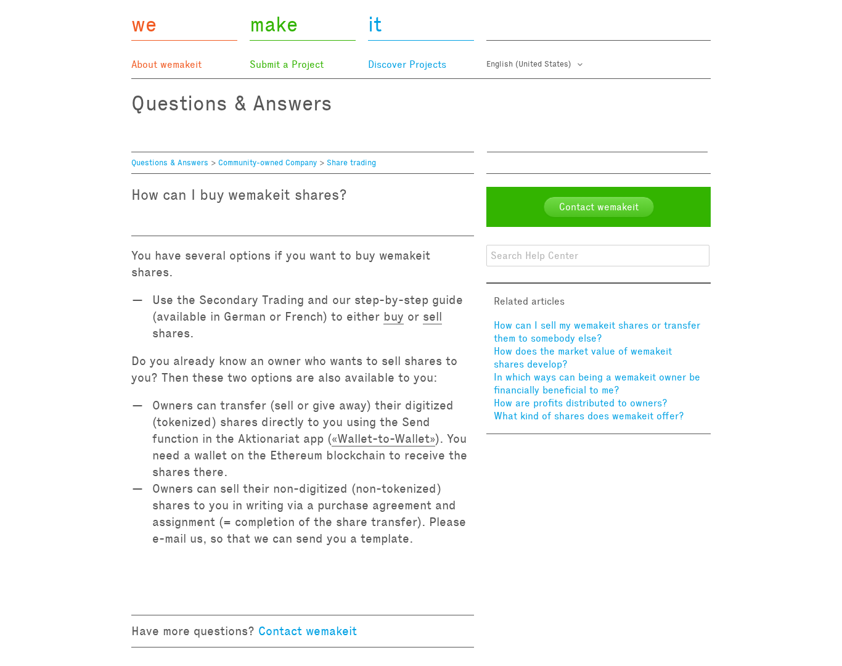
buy (393, 316)
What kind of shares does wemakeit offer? (589, 416)
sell (432, 316)
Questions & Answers (169, 163)
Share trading (351, 163)
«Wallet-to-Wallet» (383, 438)
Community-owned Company (267, 163)
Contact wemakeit (307, 630)
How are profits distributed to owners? (581, 403)
